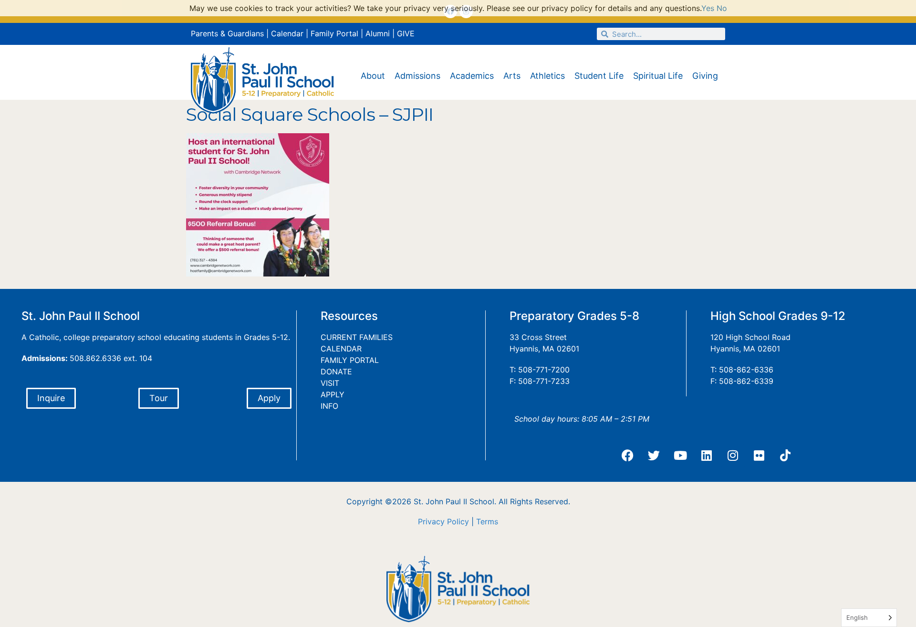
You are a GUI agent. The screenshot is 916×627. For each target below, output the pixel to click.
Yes (707, 8)
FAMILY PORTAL (350, 360)
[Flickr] (759, 456)
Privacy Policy (443, 521)
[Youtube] (680, 456)
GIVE (406, 33)
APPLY (332, 394)
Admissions (417, 76)
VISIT (330, 383)
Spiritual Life (658, 76)
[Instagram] (733, 456)
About (373, 76)
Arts (511, 76)
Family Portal (334, 33)
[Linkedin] (706, 456)
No (722, 8)
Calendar (287, 33)
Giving (705, 76)
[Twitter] (654, 456)
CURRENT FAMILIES (357, 337)
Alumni (377, 33)
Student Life (599, 76)
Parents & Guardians (227, 33)
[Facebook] (628, 456)
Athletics (547, 76)
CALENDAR (341, 348)
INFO (329, 406)
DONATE (336, 371)
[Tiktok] (785, 456)
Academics (472, 76)
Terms (487, 521)
